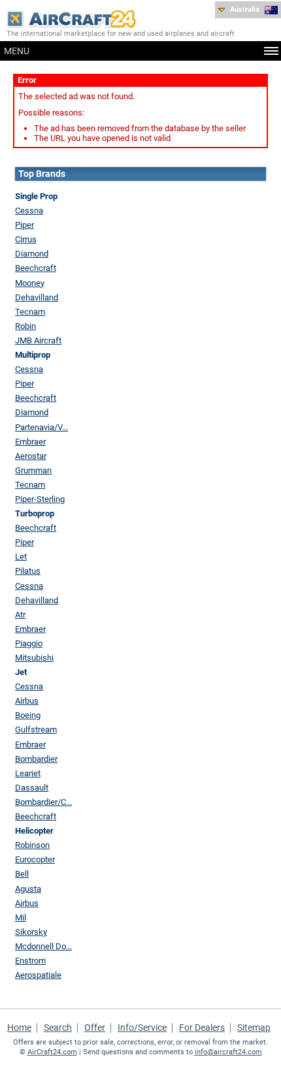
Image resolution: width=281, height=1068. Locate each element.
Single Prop (36, 196)
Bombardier (36, 759)
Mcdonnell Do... (43, 946)
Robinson (32, 845)
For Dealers (202, 1027)
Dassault (31, 788)
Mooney (29, 283)
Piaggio (28, 643)
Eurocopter (35, 859)
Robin (25, 326)
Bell (22, 874)
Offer (94, 1027)
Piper (24, 225)
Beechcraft (35, 268)
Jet (21, 672)
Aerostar (30, 456)
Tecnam (30, 312)
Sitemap (254, 1027)
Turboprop (34, 513)
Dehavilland (36, 297)
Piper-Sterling (40, 499)
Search (58, 1027)
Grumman (33, 470)
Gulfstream (36, 729)
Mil (20, 917)
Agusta (28, 889)
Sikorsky (31, 932)
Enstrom (30, 961)
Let (21, 556)
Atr (20, 615)
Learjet (28, 773)
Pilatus (28, 571)
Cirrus (26, 239)
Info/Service (142, 1027)
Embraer (30, 442)
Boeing (28, 715)
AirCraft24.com (52, 1052)
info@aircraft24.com (228, 1052)
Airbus (27, 701)
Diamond (31, 254)
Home (19, 1027)
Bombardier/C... (43, 802)
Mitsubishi (34, 658)
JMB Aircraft (38, 340)
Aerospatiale (38, 975)
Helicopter (34, 831)
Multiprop (32, 355)
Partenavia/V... (41, 427)
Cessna (29, 210)
